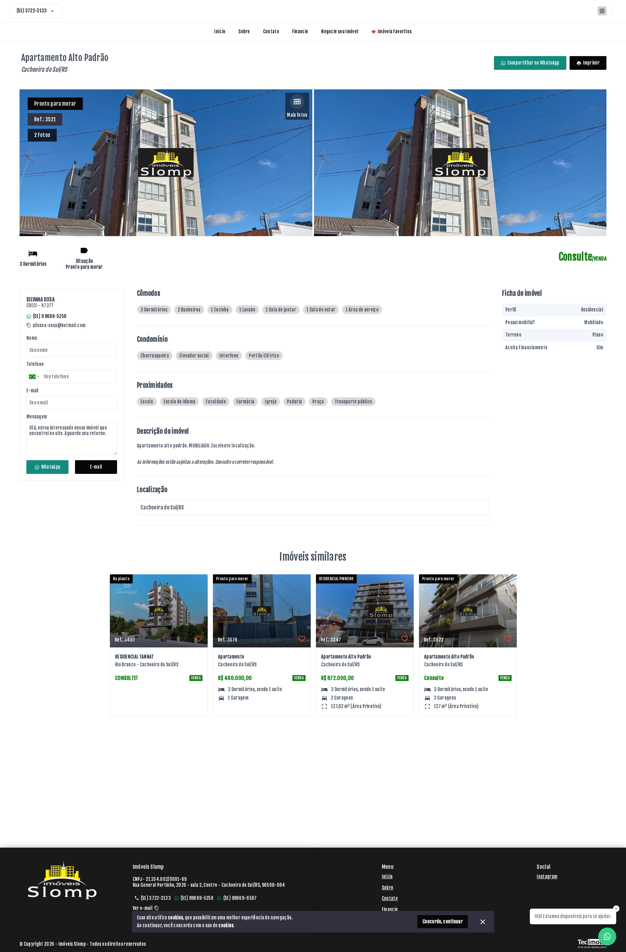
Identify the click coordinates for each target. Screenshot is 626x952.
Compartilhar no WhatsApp (533, 63)
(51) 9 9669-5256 (50, 316)
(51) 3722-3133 (32, 10)
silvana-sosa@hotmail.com (59, 325)
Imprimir (591, 63)
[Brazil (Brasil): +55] (34, 376)
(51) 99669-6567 (240, 898)
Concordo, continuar (443, 921)
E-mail (96, 467)
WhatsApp (50, 467)
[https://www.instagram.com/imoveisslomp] (602, 11)
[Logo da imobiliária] (62, 880)
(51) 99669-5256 (197, 898)
